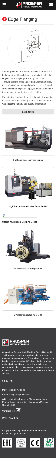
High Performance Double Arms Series (28, 206)
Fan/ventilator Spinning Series (28, 268)
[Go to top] (50, 440)
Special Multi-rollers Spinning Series (19, 221)
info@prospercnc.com (19, 394)
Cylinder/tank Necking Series (28, 314)
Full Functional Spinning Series (28, 159)
